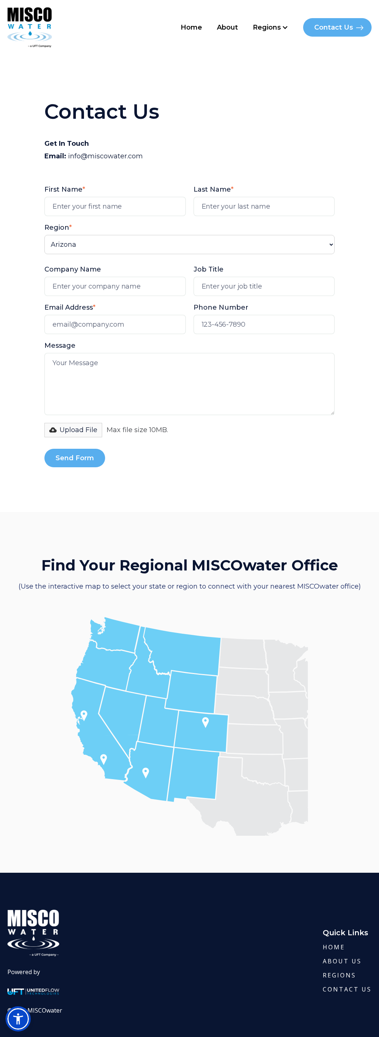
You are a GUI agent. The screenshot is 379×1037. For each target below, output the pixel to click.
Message (60, 345)
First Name (64, 189)
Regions (339, 975)
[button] (270, 27)
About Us (342, 961)
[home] (29, 27)
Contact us (347, 989)
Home (191, 27)
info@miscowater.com (105, 156)
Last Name (214, 189)
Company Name (72, 269)
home (334, 947)
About (227, 27)
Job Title (209, 269)
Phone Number (221, 307)
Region (58, 227)
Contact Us (333, 27)
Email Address (69, 307)
